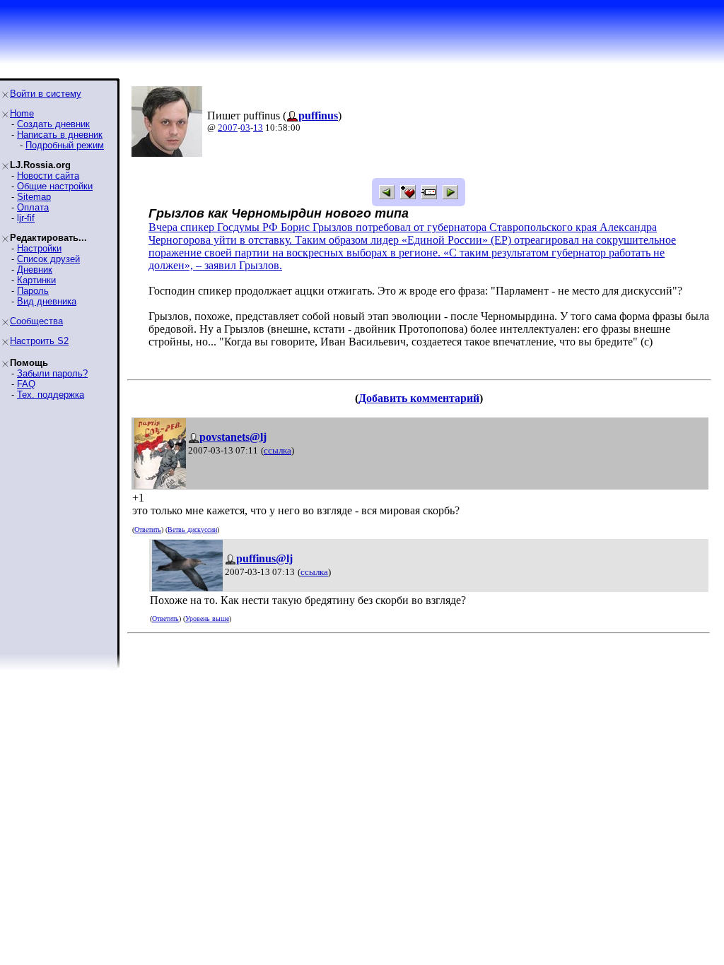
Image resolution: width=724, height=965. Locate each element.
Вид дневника (46, 301)
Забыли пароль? (52, 373)
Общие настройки (55, 186)
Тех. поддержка (50, 394)
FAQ (26, 384)
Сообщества (36, 321)
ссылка (277, 450)
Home (22, 113)
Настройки (39, 248)
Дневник (34, 269)
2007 (228, 127)
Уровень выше (207, 618)
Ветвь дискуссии (192, 529)
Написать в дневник (60, 134)
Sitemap (34, 196)
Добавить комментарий (418, 398)
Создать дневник (53, 124)
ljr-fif (26, 218)
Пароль (33, 290)
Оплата (33, 207)
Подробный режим (64, 145)
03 (245, 127)
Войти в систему (45, 93)
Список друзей (48, 259)
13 (258, 127)
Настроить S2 (39, 341)
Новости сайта (48, 175)
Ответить (147, 529)
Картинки (36, 280)
